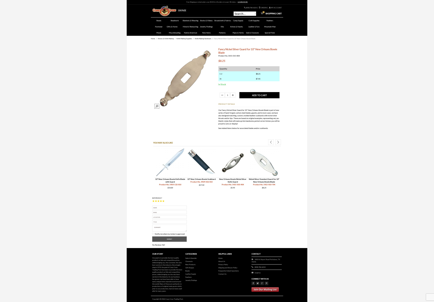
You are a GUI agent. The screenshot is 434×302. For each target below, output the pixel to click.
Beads (158, 20)
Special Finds (270, 33)
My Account (276, 8)
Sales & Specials (191, 258)
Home (153, 38)
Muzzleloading (174, 33)
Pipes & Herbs (238, 33)
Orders (263, 8)
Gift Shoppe (189, 268)
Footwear (159, 27)
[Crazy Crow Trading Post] (173, 11)
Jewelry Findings (206, 27)
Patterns (222, 33)
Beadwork (175, 20)
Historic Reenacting (190, 27)
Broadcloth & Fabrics (222, 20)
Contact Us (222, 274)
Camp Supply (238, 20)
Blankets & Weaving (190, 20)
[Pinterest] (266, 283)
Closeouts (189, 261)
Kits (222, 27)
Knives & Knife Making (166, 38)
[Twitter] (257, 283)
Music (158, 33)
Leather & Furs (254, 27)
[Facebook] (253, 283)
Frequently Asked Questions (228, 271)
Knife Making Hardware (203, 38)
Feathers (270, 20)
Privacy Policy (223, 264)
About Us (221, 261)
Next (278, 142)
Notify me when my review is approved (170, 234)
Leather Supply (190, 274)
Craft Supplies (254, 20)
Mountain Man (270, 27)
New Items (206, 33)
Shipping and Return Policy (227, 268)
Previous (271, 142)
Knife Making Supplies (184, 38)
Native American (190, 33)
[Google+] (262, 283)
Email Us (258, 273)
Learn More (243, 2)
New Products (190, 264)
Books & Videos (206, 20)
